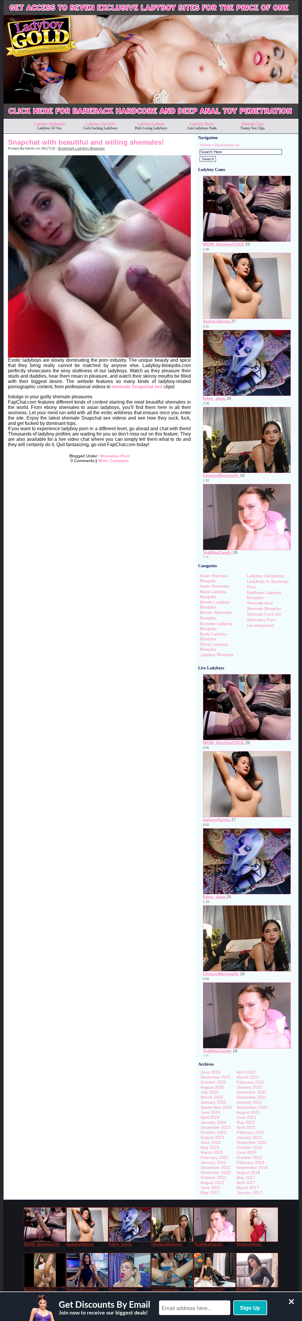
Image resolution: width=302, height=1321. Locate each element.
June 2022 (210, 1187)
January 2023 (213, 1162)
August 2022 (212, 1182)
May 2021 (246, 1122)
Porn (251, 587)
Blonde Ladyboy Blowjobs (215, 604)
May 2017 (246, 1177)
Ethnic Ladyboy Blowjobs (214, 647)
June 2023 (210, 1142)
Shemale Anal (260, 603)
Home (205, 145)
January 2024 (213, 1122)
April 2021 (246, 1127)
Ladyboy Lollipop (151, 124)
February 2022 (250, 1082)
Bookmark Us (227, 145)
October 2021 (249, 1102)
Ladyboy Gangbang (265, 575)
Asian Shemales (215, 586)
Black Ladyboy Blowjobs (213, 594)
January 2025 (213, 1102)
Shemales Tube (252, 124)
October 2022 (213, 1177)
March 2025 (212, 1097)
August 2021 (248, 1112)
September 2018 (252, 1167)
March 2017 (248, 1187)
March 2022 (248, 1077)
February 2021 (250, 1132)
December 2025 (216, 1077)
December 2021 (252, 1092)
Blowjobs (208, 618)
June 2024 (210, 1112)
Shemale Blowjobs (264, 608)
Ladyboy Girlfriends (49, 124)
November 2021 (252, 1097)
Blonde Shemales (216, 612)
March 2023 (212, 1152)
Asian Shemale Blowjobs (214, 578)
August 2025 (212, 1087)
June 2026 (210, 1072)
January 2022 (249, 1087)
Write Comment (113, 460)
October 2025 (213, 1082)
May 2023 (210, 1147)
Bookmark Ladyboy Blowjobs (81, 148)
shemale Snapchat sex (137, 386)
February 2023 (214, 1157)
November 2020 (252, 1142)
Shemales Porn (115, 456)
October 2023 (213, 1132)
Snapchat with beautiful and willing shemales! (86, 142)
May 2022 (210, 1192)
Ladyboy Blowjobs (216, 654)
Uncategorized (260, 625)
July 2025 (210, 1092)
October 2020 (249, 1147)
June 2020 (246, 1152)
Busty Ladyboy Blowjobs (213, 636)
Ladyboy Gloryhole (100, 124)
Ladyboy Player (202, 124)
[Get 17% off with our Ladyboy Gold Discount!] (151, 116)
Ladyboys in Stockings (268, 581)
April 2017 (246, 1182)
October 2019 (249, 1157)
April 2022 (246, 1072)
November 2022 (216, 1172)
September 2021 (252, 1107)
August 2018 (248, 1172)
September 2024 (216, 1107)
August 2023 (212, 1137)
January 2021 (249, 1137)
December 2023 (216, 1127)
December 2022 (216, 1167)
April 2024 (210, 1117)
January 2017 (249, 1192)
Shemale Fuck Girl (264, 614)
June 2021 (246, 1117)
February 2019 (250, 1162)
